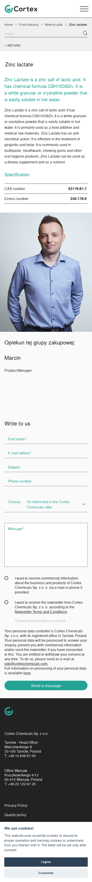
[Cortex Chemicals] (21, 9)
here (27, 672)
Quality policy (15, 814)
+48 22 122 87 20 (22, 784)
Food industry (29, 24)
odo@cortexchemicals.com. (26, 663)
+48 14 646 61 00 (22, 755)
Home (8, 24)
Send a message (46, 685)
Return (13, 45)
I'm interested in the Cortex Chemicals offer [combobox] (48, 504)
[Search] (85, 33)
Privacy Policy (15, 805)
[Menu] (84, 8)
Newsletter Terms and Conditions (41, 611)
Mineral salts (54, 24)
